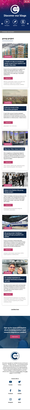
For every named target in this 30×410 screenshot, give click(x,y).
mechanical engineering (12, 300)
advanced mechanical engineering (11, 297)
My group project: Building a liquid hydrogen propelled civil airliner (14, 234)
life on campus (19, 299)
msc (11, 125)
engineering (19, 165)
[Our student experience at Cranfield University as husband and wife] (15, 267)
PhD (17, 167)
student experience (8, 254)
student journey (15, 254)
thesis (10, 301)
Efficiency (6, 81)
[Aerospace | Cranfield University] (7, 21)
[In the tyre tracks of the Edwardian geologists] (15, 97)
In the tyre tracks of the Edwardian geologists (11, 108)
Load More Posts (15, 309)
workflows (22, 84)
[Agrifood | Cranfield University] (15, 21)
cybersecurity (13, 165)
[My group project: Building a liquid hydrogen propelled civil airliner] (15, 222)
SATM (22, 253)
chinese (8, 165)
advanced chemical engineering (10, 208)
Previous (2, 24)
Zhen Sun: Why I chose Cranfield (14, 149)
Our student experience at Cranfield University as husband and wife (14, 279)
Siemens (20, 167)
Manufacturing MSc (11, 167)
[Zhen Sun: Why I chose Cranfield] (15, 138)
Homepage (4, 31)
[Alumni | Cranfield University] (23, 21)
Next (28, 24)
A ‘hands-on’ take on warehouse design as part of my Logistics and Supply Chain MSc (14, 63)
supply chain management (15, 83)
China (5, 165)
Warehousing (6, 84)
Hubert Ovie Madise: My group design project (13, 191)
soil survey (14, 125)
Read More (8, 78)
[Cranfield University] (15, 5)
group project (11, 81)
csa (19, 297)
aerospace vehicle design (9, 253)
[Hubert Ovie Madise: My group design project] (15, 179)
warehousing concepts (14, 84)
